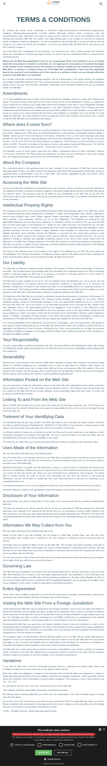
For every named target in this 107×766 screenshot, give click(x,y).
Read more (68, 740)
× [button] (104, 729)
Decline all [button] (63, 752)
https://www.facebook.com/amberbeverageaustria (81, 30)
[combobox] (100, 729)
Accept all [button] (43, 752)
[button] (53, 759)
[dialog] (53, 746)
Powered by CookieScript (53, 764)
